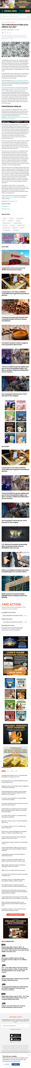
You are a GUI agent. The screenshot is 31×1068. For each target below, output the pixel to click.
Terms (12, 1046)
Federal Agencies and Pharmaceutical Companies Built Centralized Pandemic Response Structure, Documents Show (14, 810)
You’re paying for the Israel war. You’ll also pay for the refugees (14, 395)
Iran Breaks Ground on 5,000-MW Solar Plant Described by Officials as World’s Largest (13, 880)
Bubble (5, 35)
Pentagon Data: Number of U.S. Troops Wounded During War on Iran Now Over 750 (14, 776)
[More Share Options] (10, 33)
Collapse (10, 35)
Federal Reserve (9, 36)
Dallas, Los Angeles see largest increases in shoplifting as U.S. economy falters (15, 571)
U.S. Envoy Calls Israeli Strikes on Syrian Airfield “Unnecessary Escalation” (14, 798)
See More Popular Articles (15, 914)
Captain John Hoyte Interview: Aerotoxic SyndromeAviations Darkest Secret (13, 1006)
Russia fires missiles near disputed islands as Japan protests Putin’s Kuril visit (15, 804)
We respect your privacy (15, 1029)
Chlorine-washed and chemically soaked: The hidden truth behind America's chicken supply (13, 860)
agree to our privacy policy (12, 1061)
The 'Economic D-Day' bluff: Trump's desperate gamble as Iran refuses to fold (14, 837)
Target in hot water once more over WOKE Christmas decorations (13, 268)
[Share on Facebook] (5, 33)
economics (24, 35)
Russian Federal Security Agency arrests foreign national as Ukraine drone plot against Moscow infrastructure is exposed (14, 793)
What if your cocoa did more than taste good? (13, 870)
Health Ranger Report (8, 941)
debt (20, 35)
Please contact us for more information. (11, 630)
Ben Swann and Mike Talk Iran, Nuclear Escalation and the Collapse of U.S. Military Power (14, 959)
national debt (15, 37)
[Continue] (28, 1026)
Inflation (23, 36)
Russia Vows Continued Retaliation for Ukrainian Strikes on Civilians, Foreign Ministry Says (14, 832)
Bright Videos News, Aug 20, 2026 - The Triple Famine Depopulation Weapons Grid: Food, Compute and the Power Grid (15, 998)
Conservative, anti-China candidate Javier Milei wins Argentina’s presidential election (15, 293)
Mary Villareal (10, 29)
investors (4, 37)
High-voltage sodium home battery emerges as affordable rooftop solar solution (14, 865)
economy (4, 36)
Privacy (8, 1046)
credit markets (15, 35)
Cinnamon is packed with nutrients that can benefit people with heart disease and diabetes (15, 319)
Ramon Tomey (10, 266)
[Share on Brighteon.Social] (3, 33)
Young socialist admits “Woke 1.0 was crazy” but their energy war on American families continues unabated (14, 849)
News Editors (10, 364)
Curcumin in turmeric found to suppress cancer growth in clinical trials (15, 343)
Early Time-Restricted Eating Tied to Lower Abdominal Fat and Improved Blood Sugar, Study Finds (14, 903)
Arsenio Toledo (11, 315)
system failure (5, 38)
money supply (9, 37)
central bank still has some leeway (10, 197)
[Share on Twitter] (8, 33)
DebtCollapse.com (12, 201)
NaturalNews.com (6, 208)
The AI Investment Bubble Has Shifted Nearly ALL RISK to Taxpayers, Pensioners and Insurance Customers (15, 988)
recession (21, 37)
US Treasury (11, 38)
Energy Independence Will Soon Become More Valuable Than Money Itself (15, 979)
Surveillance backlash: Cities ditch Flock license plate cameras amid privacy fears (14, 909)
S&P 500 (26, 37)
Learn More (6, 1064)
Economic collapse (10, 22)
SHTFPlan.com (5, 206)
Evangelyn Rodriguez (12, 341)
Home (3, 22)
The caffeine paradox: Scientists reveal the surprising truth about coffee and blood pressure (14, 885)
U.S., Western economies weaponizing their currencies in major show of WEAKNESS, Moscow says (14, 546)
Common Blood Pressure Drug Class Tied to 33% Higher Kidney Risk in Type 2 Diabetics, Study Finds (15, 897)
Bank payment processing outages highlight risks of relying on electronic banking (14, 595)
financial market (17, 36)
